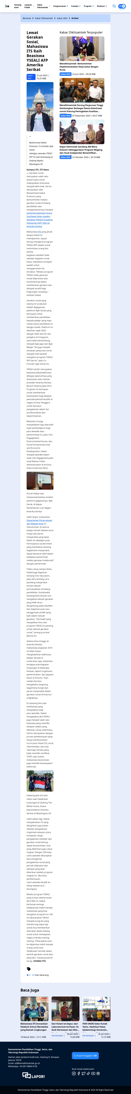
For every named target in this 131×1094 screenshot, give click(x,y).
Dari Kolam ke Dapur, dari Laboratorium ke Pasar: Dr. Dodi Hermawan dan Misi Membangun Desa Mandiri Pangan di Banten (65, 1027)
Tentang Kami (17, 6)
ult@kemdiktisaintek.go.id (27, 1063)
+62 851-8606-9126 (28, 1066)
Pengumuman (59, 6)
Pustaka (74, 6)
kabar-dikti (62, 18)
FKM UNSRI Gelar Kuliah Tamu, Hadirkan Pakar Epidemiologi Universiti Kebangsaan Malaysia (95, 1027)
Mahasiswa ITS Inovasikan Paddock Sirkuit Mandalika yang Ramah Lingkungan (34, 1026)
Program (88, 6)
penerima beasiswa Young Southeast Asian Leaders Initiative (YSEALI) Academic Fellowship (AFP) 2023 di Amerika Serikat (40, 220)
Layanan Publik (28, 6)
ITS (39, 231)
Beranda (27, 18)
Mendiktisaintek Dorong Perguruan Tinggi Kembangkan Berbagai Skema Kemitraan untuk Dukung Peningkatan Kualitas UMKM (81, 109)
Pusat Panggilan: (87, 1055)
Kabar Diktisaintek (42, 6)
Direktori (101, 6)
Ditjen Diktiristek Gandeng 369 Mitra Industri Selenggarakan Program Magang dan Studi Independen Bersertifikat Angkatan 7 (81, 150)
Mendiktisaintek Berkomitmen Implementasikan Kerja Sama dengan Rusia (79, 66)
